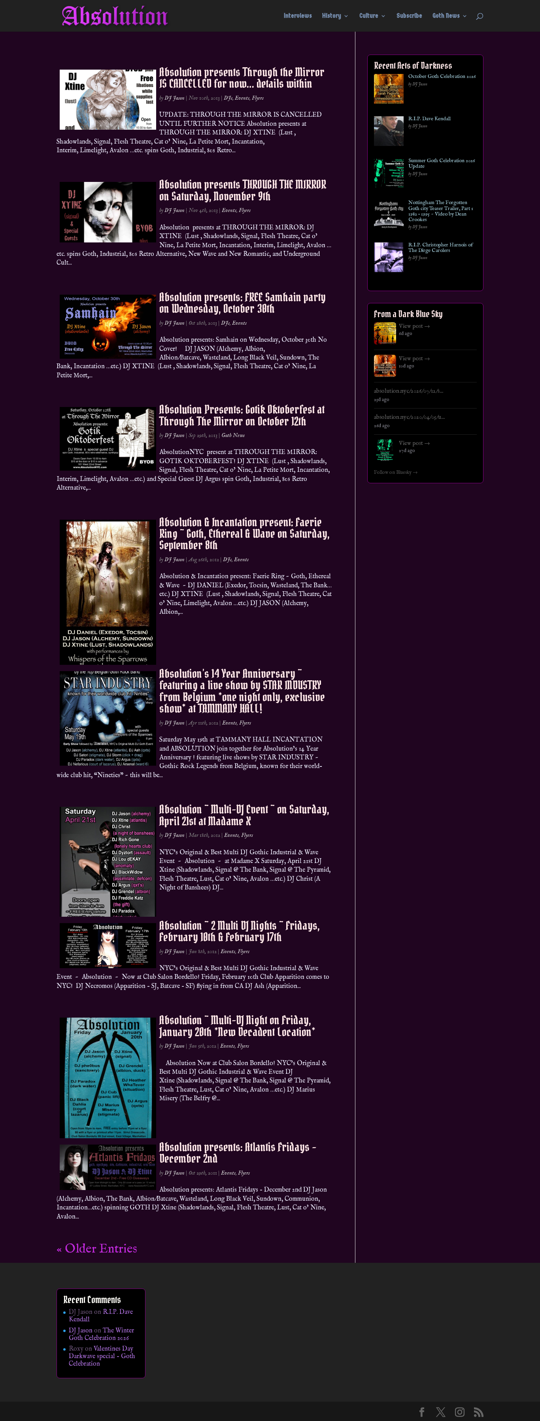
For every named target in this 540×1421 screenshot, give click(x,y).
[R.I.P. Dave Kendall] (389, 132)
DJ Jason (174, 98)
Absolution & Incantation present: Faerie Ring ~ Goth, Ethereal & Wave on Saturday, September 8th (244, 534)
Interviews (298, 16)
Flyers (258, 98)
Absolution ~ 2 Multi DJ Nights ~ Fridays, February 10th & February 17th (239, 931)
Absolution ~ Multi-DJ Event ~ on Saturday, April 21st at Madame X (244, 815)
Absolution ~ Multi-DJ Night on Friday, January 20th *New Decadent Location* (237, 1025)
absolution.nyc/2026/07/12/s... (408, 391)
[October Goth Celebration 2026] (389, 90)
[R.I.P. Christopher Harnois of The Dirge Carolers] (389, 258)
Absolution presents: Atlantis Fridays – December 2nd (237, 1152)
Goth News (446, 16)
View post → (414, 326)
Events (242, 98)
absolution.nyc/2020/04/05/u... (409, 417)
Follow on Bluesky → (396, 472)
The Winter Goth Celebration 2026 (101, 1334)
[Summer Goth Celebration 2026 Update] (389, 174)
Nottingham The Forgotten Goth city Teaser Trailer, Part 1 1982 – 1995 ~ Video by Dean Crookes (440, 211)
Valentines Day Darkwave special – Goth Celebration (102, 1356)
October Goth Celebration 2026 (442, 76)
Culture (368, 16)
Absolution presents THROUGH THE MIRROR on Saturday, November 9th (242, 190)
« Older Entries (97, 1249)
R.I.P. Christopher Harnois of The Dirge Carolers (440, 248)
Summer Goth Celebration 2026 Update (441, 164)
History (331, 16)
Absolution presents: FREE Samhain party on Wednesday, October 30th (242, 302)
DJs (228, 98)
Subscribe (409, 16)
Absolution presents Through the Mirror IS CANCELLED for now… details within (242, 77)
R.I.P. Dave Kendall (429, 119)
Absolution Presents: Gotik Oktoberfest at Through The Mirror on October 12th (242, 415)
